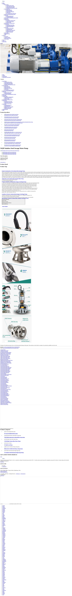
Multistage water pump (9, 31)
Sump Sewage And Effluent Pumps (5, 402)
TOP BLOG (18, 473)
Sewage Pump (4, 76)
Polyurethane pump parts (10, 11)
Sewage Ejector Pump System (5, 371)
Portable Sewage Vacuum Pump (5, 361)
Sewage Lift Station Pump (4, 375)
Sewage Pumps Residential (4, 395)
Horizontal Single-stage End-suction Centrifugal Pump (12, 120)
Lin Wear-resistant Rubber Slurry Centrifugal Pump (12, 143)
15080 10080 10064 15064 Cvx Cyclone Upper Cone (12, 133)
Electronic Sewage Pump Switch (5, 354)
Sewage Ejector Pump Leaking (5, 369)
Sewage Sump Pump (3, 397)
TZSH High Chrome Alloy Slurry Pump (12, 441)
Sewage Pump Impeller (4, 381)
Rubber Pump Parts (9, 10)
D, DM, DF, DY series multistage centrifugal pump (12, 145)
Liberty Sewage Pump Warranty (5, 358)
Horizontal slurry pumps (10, 5)
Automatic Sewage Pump (4, 350)
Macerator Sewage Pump (4, 359)
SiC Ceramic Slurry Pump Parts (11, 13)
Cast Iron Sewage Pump (4, 351)
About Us (3, 35)
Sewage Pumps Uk (3, 396)
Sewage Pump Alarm (3, 377)
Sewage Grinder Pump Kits (4, 372)
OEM (5, 34)
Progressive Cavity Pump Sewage (5, 362)
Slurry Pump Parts (5, 85)
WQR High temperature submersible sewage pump (14, 437)
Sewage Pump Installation (4, 382)
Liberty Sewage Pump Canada (5, 356)
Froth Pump (6, 15)
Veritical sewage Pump (9, 26)
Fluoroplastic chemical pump (10, 20)
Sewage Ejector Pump (3, 365)
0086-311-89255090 (3, 471)
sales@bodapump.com (3, 472)
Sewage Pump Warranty (4, 390)
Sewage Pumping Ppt (3, 392)
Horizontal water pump (9, 28)
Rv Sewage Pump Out (3, 363)
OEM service (8, 12)
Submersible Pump (9, 29)
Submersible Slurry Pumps (10, 7)
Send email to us (2, 162)
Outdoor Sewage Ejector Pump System (6, 360)
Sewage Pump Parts (3, 384)
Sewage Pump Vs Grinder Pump (5, 389)
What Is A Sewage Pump (4, 404)
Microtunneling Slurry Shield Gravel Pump (11, 115)
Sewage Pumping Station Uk (4, 394)
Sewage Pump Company (4, 379)
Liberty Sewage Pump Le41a (4, 357)
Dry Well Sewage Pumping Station (5, 352)
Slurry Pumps (6, 4)
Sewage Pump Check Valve (4, 378)
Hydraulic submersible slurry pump (11, 8)
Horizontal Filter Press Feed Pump (9, 140)
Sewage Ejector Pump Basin (4, 366)
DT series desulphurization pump (11, 433)
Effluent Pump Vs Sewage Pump (5, 353)
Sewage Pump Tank (3, 388)
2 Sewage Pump (2, 349)
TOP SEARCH (22, 473)
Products (3, 3)
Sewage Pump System (3, 386)
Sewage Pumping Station (4, 393)
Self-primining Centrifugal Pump (9, 23)
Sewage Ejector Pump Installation (5, 368)
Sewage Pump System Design (5, 387)
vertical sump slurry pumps (10, 6)
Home (3, 2)
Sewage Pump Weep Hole (4, 391)
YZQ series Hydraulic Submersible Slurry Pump (11, 135)
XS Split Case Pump (8, 444)
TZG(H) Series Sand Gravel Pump (9, 138)
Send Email (2, 475)
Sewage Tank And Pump (4, 398)
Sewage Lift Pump (3, 373)
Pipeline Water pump (7, 108)
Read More (2, 461)
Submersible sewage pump (10, 25)
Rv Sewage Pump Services (4, 364)
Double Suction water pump (10, 30)
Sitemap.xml (4, 466)
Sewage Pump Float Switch (4, 380)
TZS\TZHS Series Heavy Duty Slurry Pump (11, 117)
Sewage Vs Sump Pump (4, 399)
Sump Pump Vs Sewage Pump (5, 401)
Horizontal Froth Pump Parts (8, 130)
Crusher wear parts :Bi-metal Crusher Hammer (11, 125)
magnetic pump (8, 22)
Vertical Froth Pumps (7, 93)
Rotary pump (6, 32)
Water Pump (6, 27)
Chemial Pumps (6, 19)
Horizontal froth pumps (9, 16)
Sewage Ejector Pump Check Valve (5, 367)
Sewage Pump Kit (3, 383)
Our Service (6, 36)
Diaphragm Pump (7, 33)
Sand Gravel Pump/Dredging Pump (9, 14)
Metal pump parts (7, 86)
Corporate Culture (7, 37)
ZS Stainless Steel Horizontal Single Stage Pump (14, 452)
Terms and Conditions (7, 38)
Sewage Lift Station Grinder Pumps (5, 374)
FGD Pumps (6, 18)
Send (1, 456)
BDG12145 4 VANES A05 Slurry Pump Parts (13, 448)
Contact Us (4, 40)
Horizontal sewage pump (8, 101)
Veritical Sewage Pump (4, 403)
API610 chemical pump (10, 21)
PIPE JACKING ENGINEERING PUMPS (11, 17)
